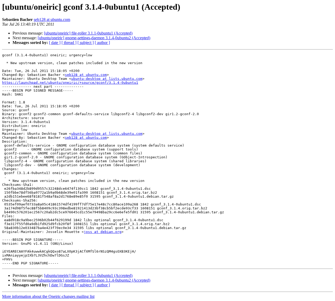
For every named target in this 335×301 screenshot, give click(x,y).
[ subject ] (85, 42)
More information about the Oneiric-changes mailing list (48, 296)
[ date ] (54, 42)
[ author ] (102, 42)
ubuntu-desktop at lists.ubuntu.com (106, 79)
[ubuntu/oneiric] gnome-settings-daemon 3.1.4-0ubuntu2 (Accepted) (94, 38)
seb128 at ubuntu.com (52, 19)
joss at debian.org (102, 232)
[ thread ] (69, 42)
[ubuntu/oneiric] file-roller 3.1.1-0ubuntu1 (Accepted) (88, 33)
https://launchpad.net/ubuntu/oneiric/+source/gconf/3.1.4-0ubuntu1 (70, 83)
